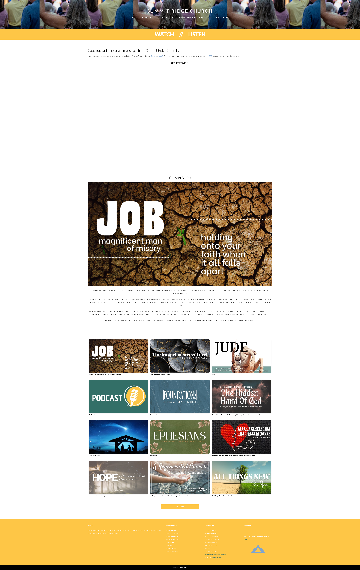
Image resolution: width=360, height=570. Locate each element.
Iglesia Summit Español (183, 18)
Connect (147, 18)
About (135, 18)
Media (210, 18)
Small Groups (161, 18)
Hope (200, 18)
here (245, 539)
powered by (180, 567)
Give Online (222, 18)
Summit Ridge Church (180, 11)
